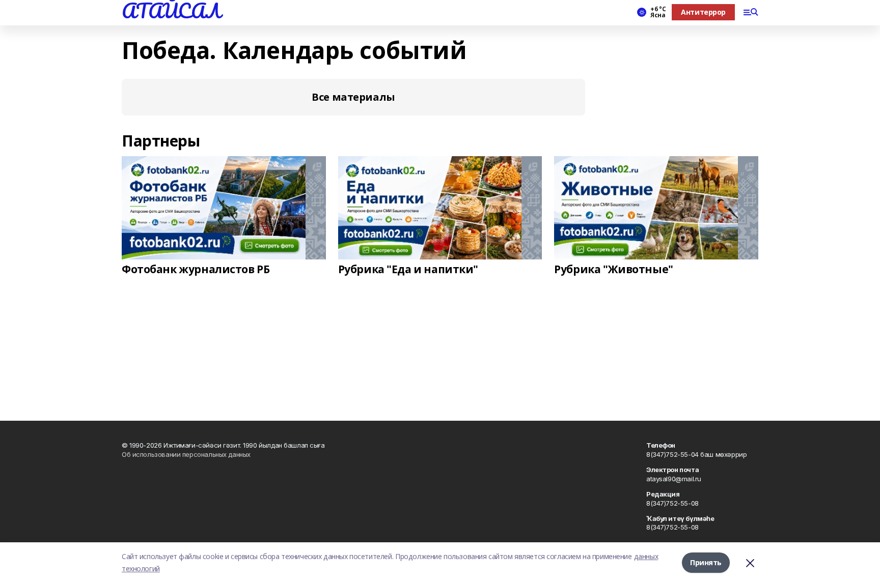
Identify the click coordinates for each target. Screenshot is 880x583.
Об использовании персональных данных (186, 454)
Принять (706, 562)
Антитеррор (703, 12)
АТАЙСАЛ (171, 11)
